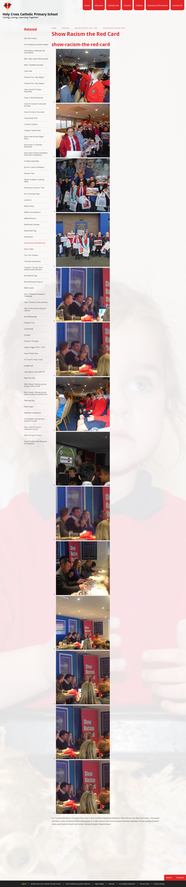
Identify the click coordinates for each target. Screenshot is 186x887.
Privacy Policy (144, 884)
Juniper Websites (84, 884)
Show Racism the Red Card (114, 28)
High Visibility (99, 884)
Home (54, 28)
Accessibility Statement (127, 884)
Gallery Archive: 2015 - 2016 (86, 28)
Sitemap (111, 884)
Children (65, 28)
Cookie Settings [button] (159, 884)
